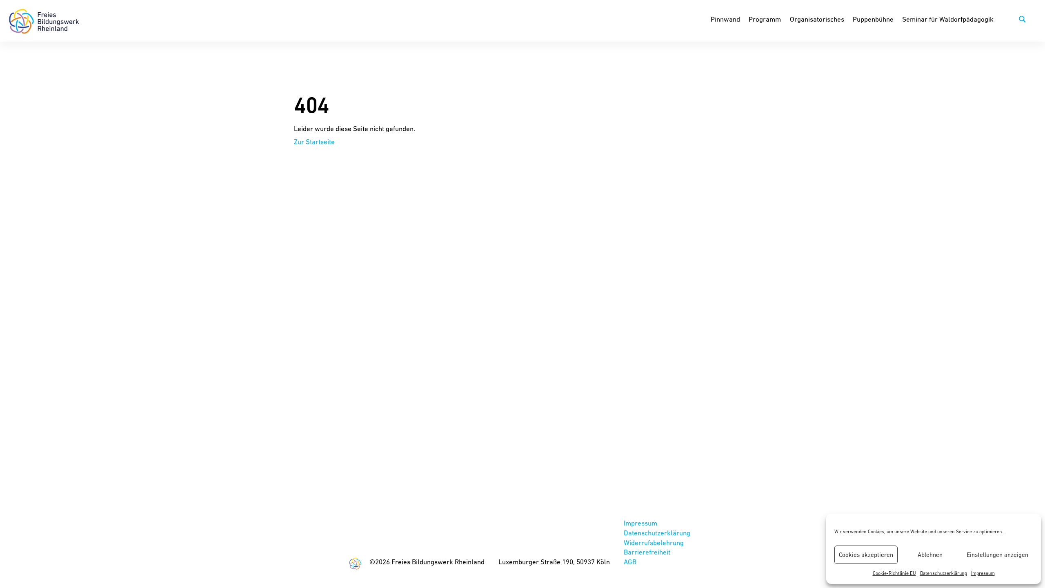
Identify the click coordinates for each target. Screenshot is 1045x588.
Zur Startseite (314, 142)
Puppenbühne (873, 19)
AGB (630, 562)
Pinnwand (725, 19)
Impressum (983, 573)
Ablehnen (930, 554)
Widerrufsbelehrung (654, 543)
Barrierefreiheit (647, 552)
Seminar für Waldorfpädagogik (948, 19)
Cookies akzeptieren (866, 554)
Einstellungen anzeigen (997, 554)
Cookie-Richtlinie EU (894, 573)
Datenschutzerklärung (943, 573)
